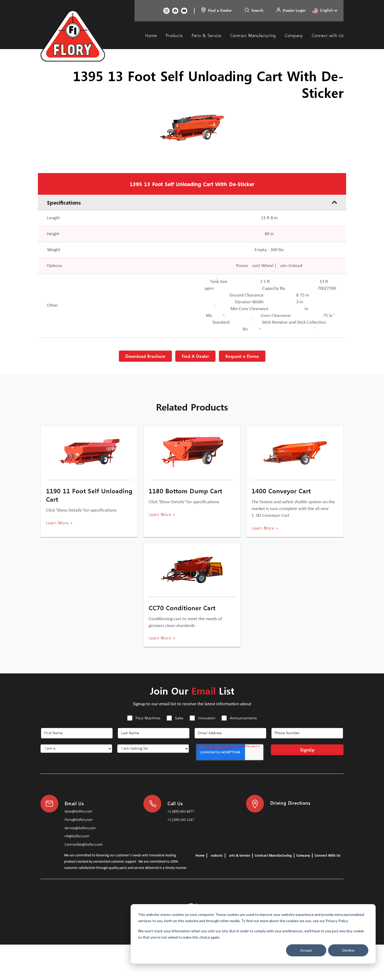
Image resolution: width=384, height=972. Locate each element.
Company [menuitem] (294, 35)
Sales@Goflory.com (78, 812)
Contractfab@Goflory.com (84, 845)
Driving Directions (290, 802)
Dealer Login (294, 10)
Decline (348, 950)
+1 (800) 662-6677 (180, 812)
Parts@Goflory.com (79, 820)
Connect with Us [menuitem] (328, 35)
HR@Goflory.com (77, 836)
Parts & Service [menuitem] (206, 35)
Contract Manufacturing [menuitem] (253, 35)
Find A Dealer (195, 356)
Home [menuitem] (151, 35)
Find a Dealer (220, 10)
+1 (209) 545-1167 (180, 820)
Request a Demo (242, 356)
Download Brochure (145, 356)
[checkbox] (192, 718)
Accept (306, 950)
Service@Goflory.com (80, 828)
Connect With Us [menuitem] (327, 856)
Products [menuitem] (174, 35)
